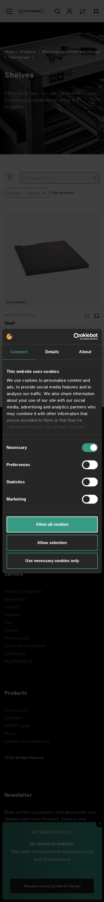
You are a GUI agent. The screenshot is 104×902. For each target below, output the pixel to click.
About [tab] (85, 351)
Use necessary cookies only (52, 560)
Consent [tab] (19, 351)
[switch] (90, 464)
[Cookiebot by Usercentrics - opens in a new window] (74, 336)
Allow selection (52, 542)
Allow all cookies (52, 524)
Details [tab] (52, 351)
